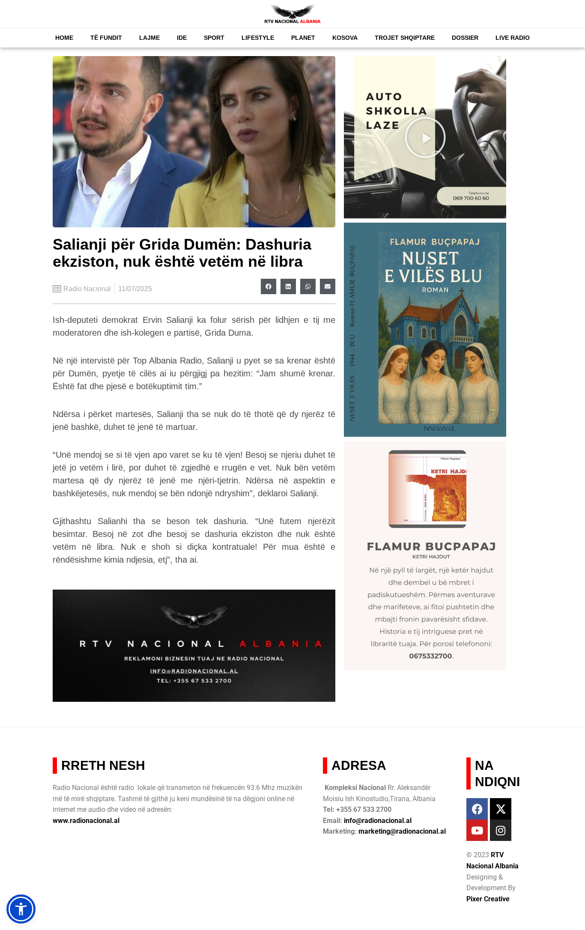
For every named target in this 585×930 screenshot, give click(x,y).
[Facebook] (477, 809)
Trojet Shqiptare (405, 37)
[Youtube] (477, 830)
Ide (182, 37)
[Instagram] (500, 830)
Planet (303, 37)
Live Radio (512, 37)
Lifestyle (258, 37)
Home (64, 37)
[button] (268, 286)
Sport (214, 37)
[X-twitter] (500, 809)
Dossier (465, 37)
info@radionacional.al (378, 821)
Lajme (149, 37)
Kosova (345, 37)
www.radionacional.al (86, 821)
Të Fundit (106, 37)
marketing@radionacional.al (402, 831)
